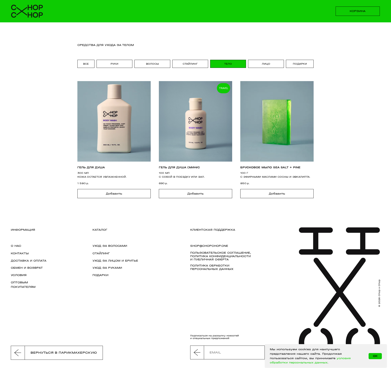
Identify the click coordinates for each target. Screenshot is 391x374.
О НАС (16, 245)
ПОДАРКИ (100, 275)
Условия (18, 275)
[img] (27, 11)
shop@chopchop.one (209, 245)
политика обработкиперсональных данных (211, 267)
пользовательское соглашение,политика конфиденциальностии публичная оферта (220, 256)
